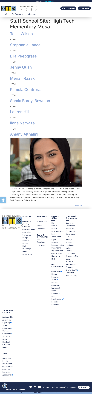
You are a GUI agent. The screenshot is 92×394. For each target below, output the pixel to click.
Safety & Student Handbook (70, 242)
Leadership (6, 358)
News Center (27, 254)
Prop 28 (54, 226)
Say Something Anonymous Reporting (8, 320)
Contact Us (26, 235)
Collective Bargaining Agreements (7, 372)
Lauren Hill (19, 111)
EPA (52, 223)
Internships (26, 249)
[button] (3, 200)
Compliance (41, 242)
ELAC (24, 246)
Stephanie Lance (25, 45)
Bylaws (68, 248)
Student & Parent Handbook (6, 339)
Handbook (41, 229)
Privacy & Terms (65, 393)
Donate (25, 243)
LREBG (54, 228)
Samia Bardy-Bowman (30, 100)
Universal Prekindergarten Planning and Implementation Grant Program (57, 247)
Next (78, 205)
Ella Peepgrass (23, 56)
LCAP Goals (41, 246)
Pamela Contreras (26, 89)
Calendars (26, 227)
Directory (5, 361)
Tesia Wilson (21, 33)
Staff (5, 14)
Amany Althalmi (24, 134)
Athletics (25, 224)
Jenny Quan (21, 67)
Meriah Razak (22, 78)
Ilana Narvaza (22, 123)
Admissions (32, 14)
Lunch (24, 251)
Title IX (54, 280)
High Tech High (51, 1)
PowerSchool (42, 221)
